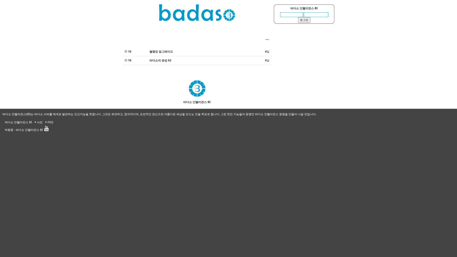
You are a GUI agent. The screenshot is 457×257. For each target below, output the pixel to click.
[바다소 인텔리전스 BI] (197, 12)
